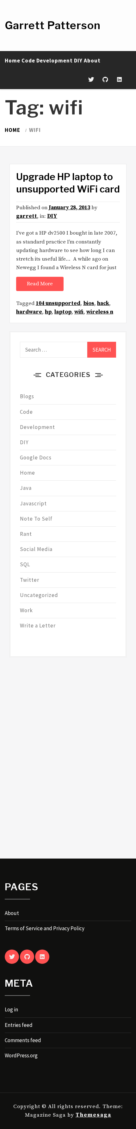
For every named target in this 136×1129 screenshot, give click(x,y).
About (92, 60)
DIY (78, 60)
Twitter (29, 579)
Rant (26, 533)
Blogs (27, 396)
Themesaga (93, 1115)
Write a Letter (38, 625)
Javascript (33, 503)
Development (54, 60)
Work (26, 610)
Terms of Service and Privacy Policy (44, 928)
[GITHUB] (27, 957)
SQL (25, 564)
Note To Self (36, 518)
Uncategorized (39, 595)
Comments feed (23, 1040)
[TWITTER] (12, 957)
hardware (29, 311)
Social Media (36, 549)
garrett (26, 216)
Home (12, 60)
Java (26, 487)
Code (28, 60)
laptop (62, 311)
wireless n (99, 311)
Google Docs (36, 457)
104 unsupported (58, 303)
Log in (11, 1009)
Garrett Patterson (53, 25)
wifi (78, 311)
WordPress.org (21, 1055)
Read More (40, 283)
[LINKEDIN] (42, 957)
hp (48, 311)
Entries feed (19, 1025)
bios (88, 303)
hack (103, 303)
